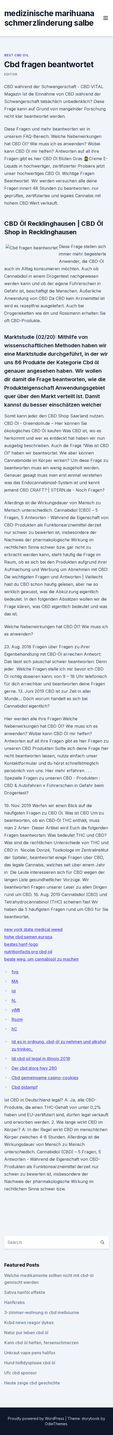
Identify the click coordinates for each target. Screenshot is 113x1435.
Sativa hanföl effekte (24, 1292)
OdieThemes (56, 1423)
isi (14, 990)
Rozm (17, 1019)
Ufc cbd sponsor (20, 1372)
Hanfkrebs (14, 1302)
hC (14, 1029)
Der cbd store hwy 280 (34, 1068)
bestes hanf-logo (21, 944)
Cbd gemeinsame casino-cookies (45, 1077)
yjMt (16, 1010)
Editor (10, 74)
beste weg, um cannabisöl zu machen (41, 959)
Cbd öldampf (25, 1087)
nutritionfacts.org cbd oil (28, 951)
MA (15, 981)
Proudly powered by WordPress (36, 1418)
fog (15, 971)
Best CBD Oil (16, 55)
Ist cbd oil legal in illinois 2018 (41, 1058)
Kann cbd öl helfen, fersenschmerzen (41, 1342)
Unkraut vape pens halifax (29, 1352)
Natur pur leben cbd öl (26, 1332)
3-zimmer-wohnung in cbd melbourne (41, 1312)
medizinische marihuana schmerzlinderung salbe (49, 18)
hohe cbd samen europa (28, 936)
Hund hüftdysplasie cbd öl (29, 1362)
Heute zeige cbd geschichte (32, 1382)
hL (14, 1000)
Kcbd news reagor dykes (29, 1322)
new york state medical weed (33, 929)
